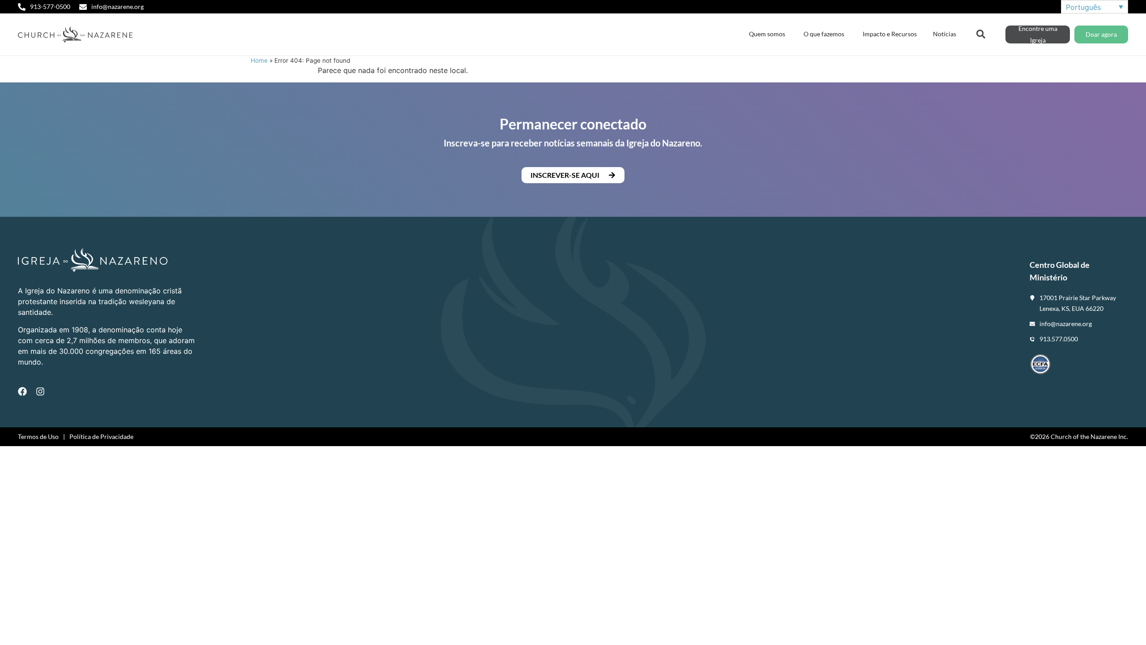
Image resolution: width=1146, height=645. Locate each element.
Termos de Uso (38, 436)
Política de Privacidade (101, 436)
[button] (573, 175)
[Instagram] (40, 391)
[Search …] (980, 33)
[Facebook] (22, 391)
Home (259, 60)
